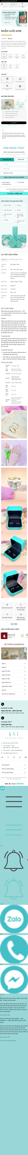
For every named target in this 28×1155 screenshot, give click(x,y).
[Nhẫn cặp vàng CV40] (22, 635)
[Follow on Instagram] (14, 757)
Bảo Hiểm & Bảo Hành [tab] (15, 259)
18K (20, 373)
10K (12, 373)
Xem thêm (14, 624)
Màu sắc (4, 61)
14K (15, 373)
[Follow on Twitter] (2, 757)
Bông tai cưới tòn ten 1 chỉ (11, 635)
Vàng (12, 382)
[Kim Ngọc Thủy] (14, 4)
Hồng (20, 382)
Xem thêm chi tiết (5, 1015)
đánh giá (10, 38)
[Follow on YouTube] (26, 757)
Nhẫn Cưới (11, 6)
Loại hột (4, 74)
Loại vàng (4, 51)
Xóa (26, 52)
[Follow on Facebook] (8, 757)
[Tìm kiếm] (22, 3)
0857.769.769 (17, 711)
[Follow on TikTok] (20, 757)
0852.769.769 (6, 711)
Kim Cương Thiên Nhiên (16, 378)
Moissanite (14, 378)
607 (17, 373)
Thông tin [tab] (4, 259)
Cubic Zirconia (15, 376)
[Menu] (2, 4)
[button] (2, 130)
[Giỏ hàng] (23, 6)
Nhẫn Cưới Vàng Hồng (20, 6)
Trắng (16, 382)
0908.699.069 (6, 724)
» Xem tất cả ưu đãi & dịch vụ (8, 1040)
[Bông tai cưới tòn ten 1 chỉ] (4, 635)
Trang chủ (5, 6)
